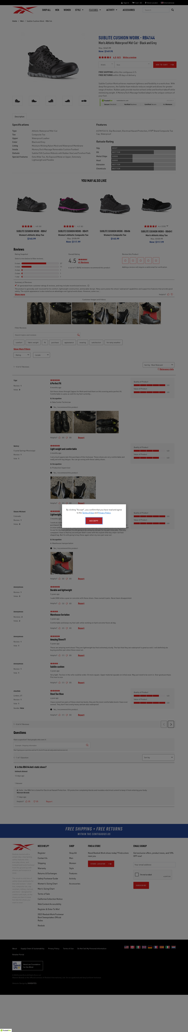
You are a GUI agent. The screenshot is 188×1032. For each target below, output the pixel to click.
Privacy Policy (104, 512)
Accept (94, 521)
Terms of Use (88, 512)
